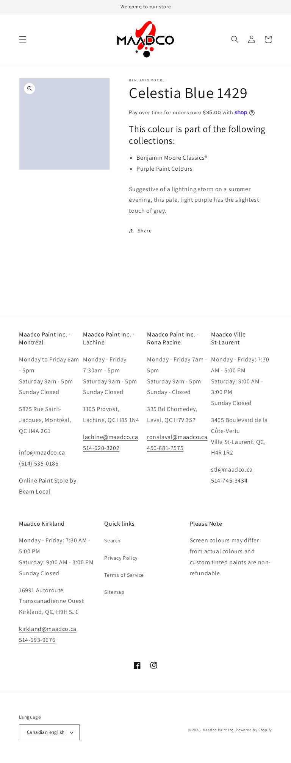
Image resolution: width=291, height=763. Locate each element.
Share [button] (145, 230)
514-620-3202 (101, 448)
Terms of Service (124, 574)
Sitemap (114, 592)
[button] (22, 39)
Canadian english (45, 732)
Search (112, 540)
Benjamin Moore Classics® (171, 158)
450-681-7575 (165, 448)
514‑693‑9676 (37, 640)
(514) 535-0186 (38, 463)
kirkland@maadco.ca (48, 629)
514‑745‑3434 (229, 480)
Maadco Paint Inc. (219, 729)
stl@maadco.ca (232, 469)
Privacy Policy (120, 557)
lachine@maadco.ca (110, 437)
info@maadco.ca (42, 452)
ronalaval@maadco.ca (177, 437)
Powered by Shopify (254, 729)
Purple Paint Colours (164, 169)
